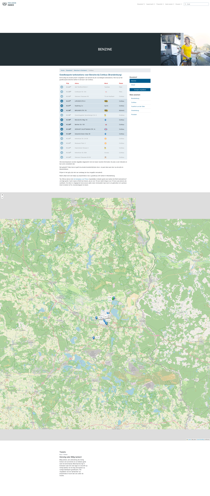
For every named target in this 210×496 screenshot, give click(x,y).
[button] (113, 298)
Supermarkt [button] (150, 4)
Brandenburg (135, 98)
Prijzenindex (8, 4)
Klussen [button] (178, 4)
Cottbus (133, 102)
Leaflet (189, 439)
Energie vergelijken (140, 89)
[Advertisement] (105, 20)
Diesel (133, 85)
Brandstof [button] (140, 4)
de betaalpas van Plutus (81, 179)
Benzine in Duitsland (80, 70)
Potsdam (134, 114)
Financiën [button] (159, 4)
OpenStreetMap (200, 439)
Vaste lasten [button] (169, 4)
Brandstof (69, 70)
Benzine (133, 81)
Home (62, 70)
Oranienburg (135, 110)
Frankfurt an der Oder (138, 106)
